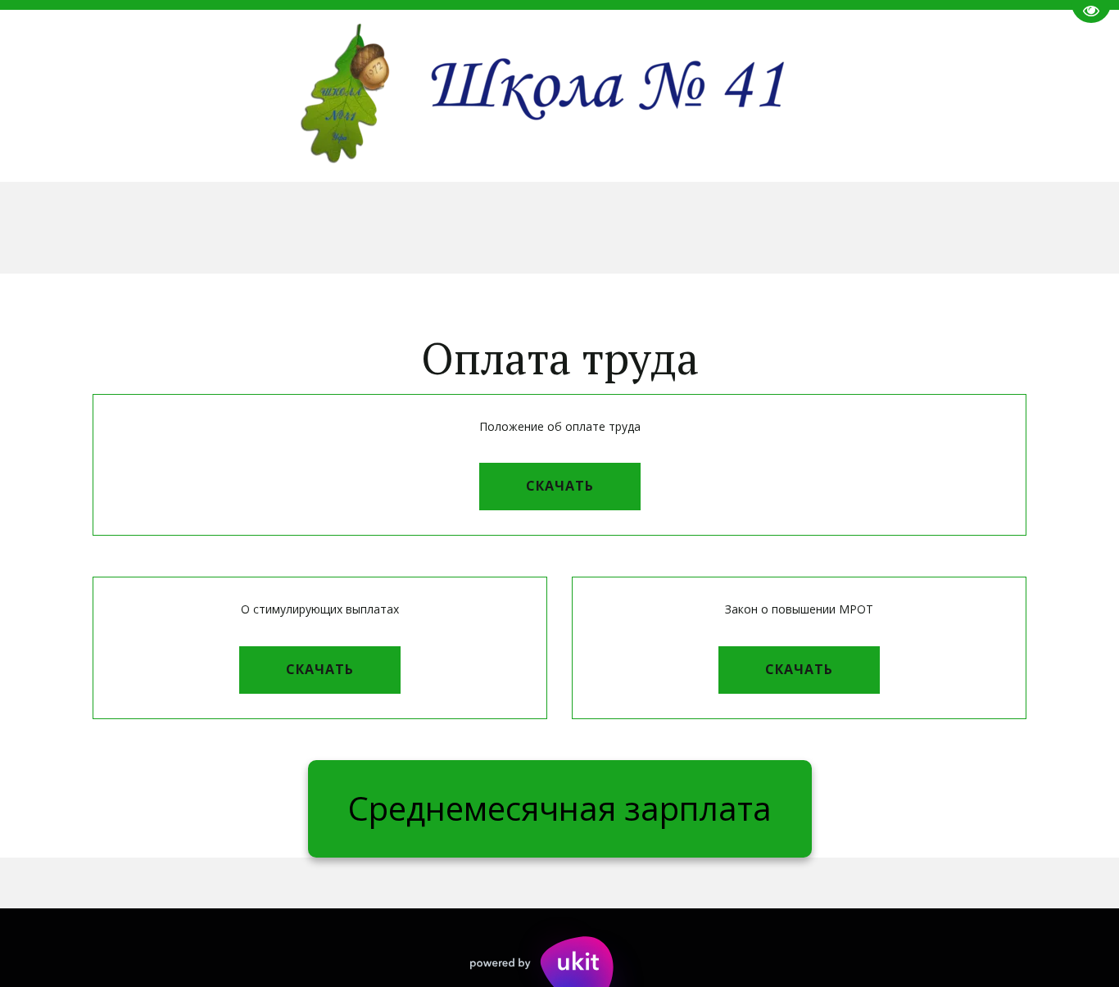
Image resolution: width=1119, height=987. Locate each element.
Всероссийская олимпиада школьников (591, 227)
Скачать (560, 486)
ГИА (128, 227)
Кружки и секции (867, 227)
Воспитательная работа (286, 227)
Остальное (1026, 227)
